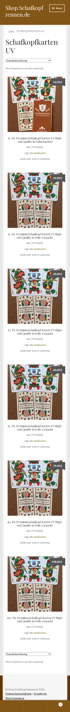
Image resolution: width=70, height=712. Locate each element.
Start (11, 31)
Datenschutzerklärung (18, 693)
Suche (35, 706)
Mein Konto (11, 706)
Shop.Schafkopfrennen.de (24, 11)
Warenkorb (54, 703)
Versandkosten (37, 153)
